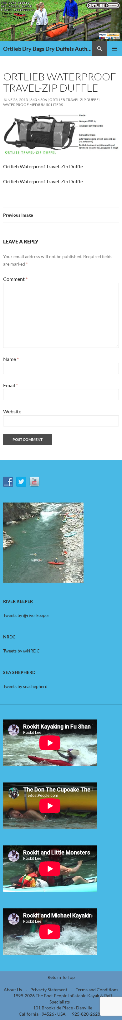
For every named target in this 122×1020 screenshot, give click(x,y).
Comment (15, 279)
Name (11, 359)
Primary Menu (114, 48)
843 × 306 (38, 99)
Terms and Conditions (97, 989)
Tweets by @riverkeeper (26, 615)
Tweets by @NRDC (21, 650)
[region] (43, 543)
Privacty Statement (48, 989)
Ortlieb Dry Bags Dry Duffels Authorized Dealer (47, 48)
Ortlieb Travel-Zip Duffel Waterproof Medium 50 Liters (51, 102)
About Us (13, 989)
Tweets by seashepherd (25, 686)
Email (10, 385)
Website (12, 411)
